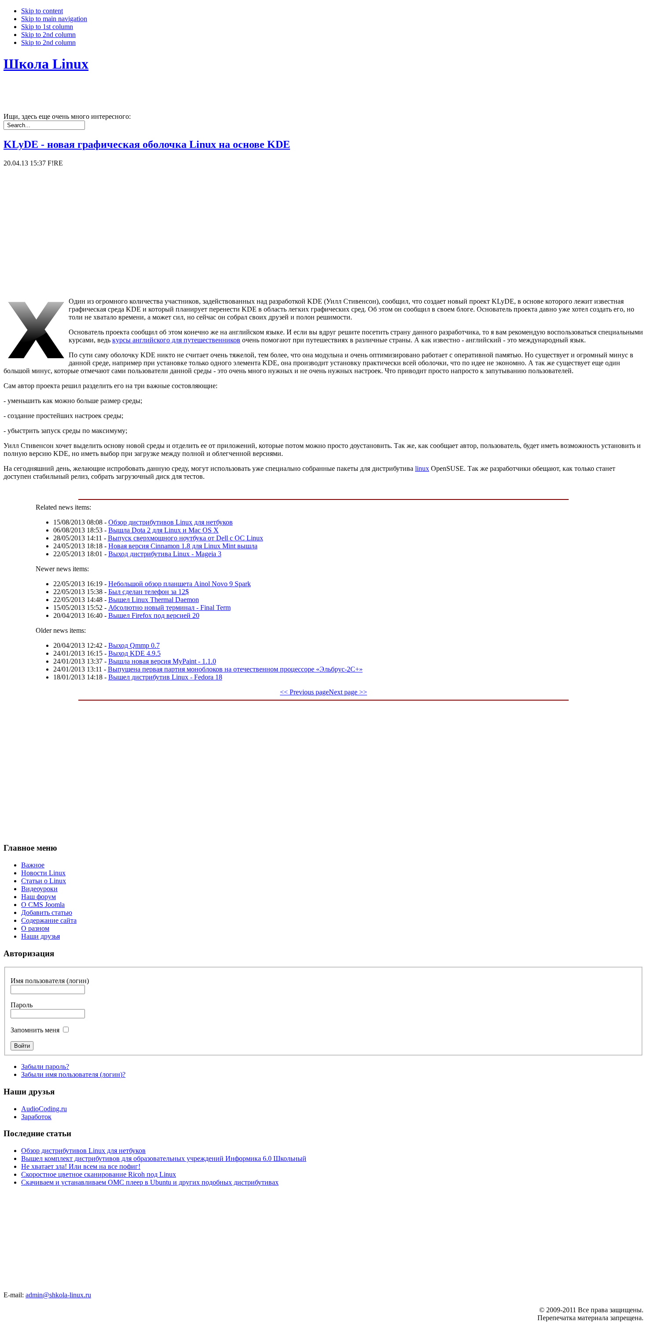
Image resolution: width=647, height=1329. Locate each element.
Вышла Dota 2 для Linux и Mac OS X (163, 530)
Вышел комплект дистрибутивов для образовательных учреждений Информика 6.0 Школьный (163, 1158)
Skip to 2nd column (48, 34)
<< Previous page (304, 692)
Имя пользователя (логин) (50, 980)
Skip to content (42, 11)
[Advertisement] (268, 228)
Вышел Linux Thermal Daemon (153, 599)
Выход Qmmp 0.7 (134, 645)
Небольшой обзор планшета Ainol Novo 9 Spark (179, 583)
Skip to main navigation (54, 18)
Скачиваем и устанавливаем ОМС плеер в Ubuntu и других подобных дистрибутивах (150, 1182)
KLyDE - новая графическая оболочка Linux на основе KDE (147, 144)
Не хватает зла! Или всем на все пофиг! (80, 1166)
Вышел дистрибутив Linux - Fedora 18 (165, 677)
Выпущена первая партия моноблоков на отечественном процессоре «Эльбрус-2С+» (235, 669)
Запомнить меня (35, 1030)
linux (422, 468)
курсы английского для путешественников (176, 340)
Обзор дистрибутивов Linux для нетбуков (170, 522)
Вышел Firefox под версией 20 (153, 615)
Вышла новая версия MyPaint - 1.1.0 (162, 661)
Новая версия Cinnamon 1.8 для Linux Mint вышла (182, 546)
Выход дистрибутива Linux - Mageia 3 (164, 554)
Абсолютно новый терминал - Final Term (169, 607)
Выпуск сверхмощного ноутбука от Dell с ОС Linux (185, 538)
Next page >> (348, 692)
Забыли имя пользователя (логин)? (73, 1074)
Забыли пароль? (45, 1066)
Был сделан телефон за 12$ (148, 591)
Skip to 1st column (47, 26)
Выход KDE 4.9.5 (134, 653)
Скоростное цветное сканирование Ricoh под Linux (98, 1174)
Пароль (22, 1005)
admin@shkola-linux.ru (58, 1295)
